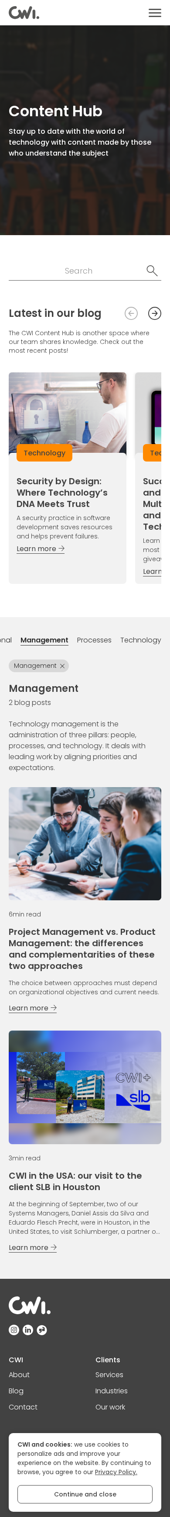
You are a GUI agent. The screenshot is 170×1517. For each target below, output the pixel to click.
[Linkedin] (28, 1330)
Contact (23, 1407)
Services (109, 1375)
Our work (110, 1407)
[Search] (152, 271)
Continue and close (85, 1494)
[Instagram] (14, 1330)
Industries (111, 1391)
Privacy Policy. (116, 1472)
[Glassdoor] (42, 1330)
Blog (16, 1391)
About (19, 1375)
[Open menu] (155, 12)
